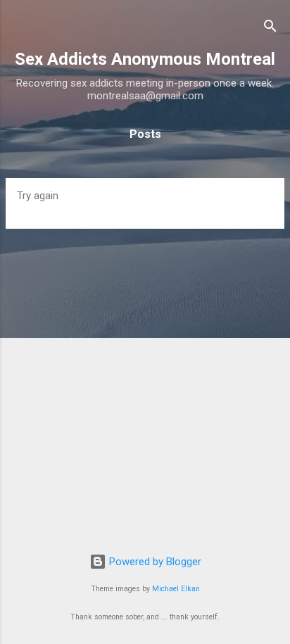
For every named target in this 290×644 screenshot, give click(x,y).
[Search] (270, 28)
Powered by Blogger (153, 561)
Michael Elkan (176, 588)
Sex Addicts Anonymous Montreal (145, 59)
